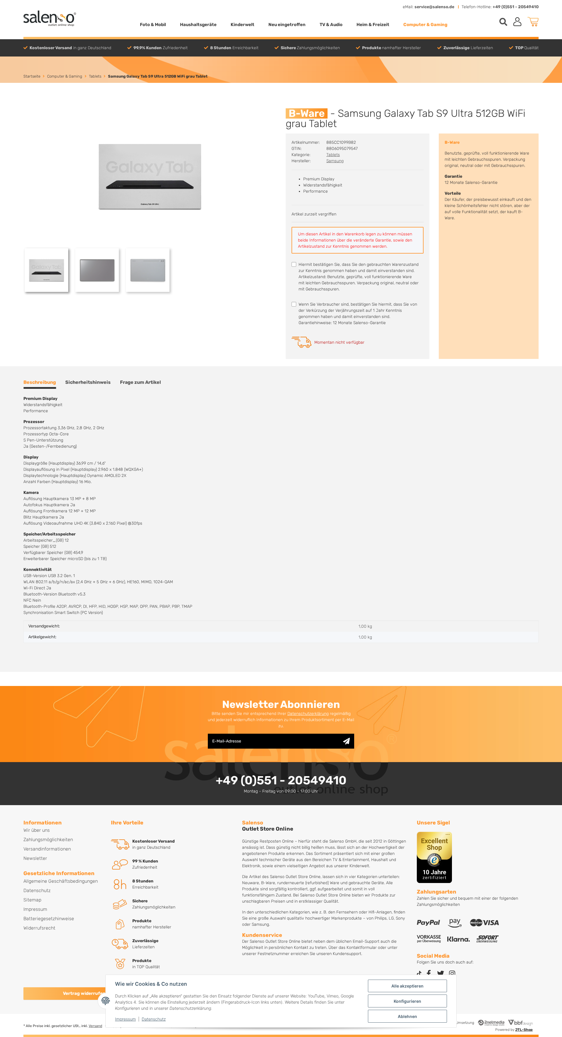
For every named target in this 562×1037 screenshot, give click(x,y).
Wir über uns (36, 830)
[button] (517, 21)
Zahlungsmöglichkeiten (48, 839)
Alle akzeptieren (407, 985)
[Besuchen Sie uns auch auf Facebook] (428, 974)
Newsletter (35, 858)
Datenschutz (154, 1019)
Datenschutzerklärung (308, 713)
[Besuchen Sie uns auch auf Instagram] (452, 974)
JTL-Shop (524, 1030)
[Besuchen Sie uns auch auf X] (440, 974)
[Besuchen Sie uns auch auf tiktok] (419, 974)
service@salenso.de (434, 6)
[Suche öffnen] (503, 22)
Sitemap (32, 900)
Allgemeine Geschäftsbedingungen (60, 881)
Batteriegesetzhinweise (48, 918)
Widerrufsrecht (39, 928)
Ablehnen (407, 1016)
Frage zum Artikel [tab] (140, 382)
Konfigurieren (407, 1001)
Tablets (333, 154)
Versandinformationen (47, 849)
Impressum (125, 1019)
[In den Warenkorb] (28, 105)
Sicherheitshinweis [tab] (88, 382)
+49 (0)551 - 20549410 (516, 6)
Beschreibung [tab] (39, 382)
